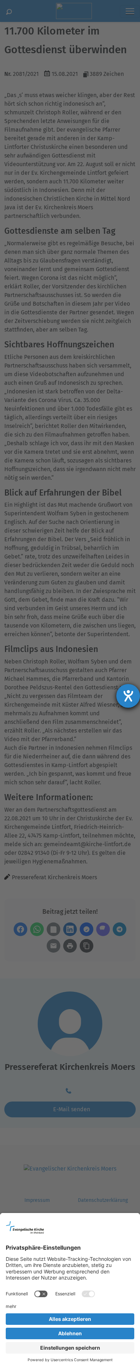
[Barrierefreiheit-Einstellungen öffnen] (128, 696)
